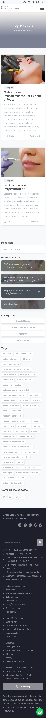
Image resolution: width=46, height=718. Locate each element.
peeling (34, 431)
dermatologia (9, 400)
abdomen (7, 354)
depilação (34, 395)
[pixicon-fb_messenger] (30, 525)
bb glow (26, 359)
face (5, 410)
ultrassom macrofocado (27, 472)
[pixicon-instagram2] (19, 525)
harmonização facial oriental (16, 421)
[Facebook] (24, 2)
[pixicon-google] (35, 525)
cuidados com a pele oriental (16, 390)
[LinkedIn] (33, 2)
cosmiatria (8, 379)
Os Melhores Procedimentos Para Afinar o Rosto (22, 96)
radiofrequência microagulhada (17, 447)
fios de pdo (16, 410)
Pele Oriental (23, 340)
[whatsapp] (40, 525)
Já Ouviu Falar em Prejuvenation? (16, 187)
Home (17, 30)
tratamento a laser (31, 467)
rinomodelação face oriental (16, 457)
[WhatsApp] (42, 2)
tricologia (7, 472)
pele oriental (8, 436)
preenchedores (26, 436)
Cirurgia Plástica (23, 321)
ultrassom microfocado (13, 478)
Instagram (23, 334)
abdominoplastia (23, 354)
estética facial (29, 405)
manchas (38, 426)
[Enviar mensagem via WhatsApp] (39, 711)
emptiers (24, 400)
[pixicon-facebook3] (25, 525)
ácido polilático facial (12, 483)
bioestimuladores (11, 364)
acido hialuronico (11, 359)
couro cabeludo (24, 379)
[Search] (4, 2)
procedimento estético (13, 441)
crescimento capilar (12, 385)
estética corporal (11, 405)
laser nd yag (8, 426)
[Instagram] (37, 2)
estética (36, 400)
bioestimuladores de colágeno (16, 369)
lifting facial (23, 426)
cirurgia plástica (27, 374)
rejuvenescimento (11, 452)
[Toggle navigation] (42, 8)
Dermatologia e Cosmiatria (23, 327)
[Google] (29, 2)
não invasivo (21, 431)
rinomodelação (30, 452)
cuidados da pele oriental (14, 395)
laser (36, 421)
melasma (7, 431)
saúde (20, 462)
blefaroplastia (9, 374)
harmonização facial (12, 416)
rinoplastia (8, 462)
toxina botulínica (10, 467)
